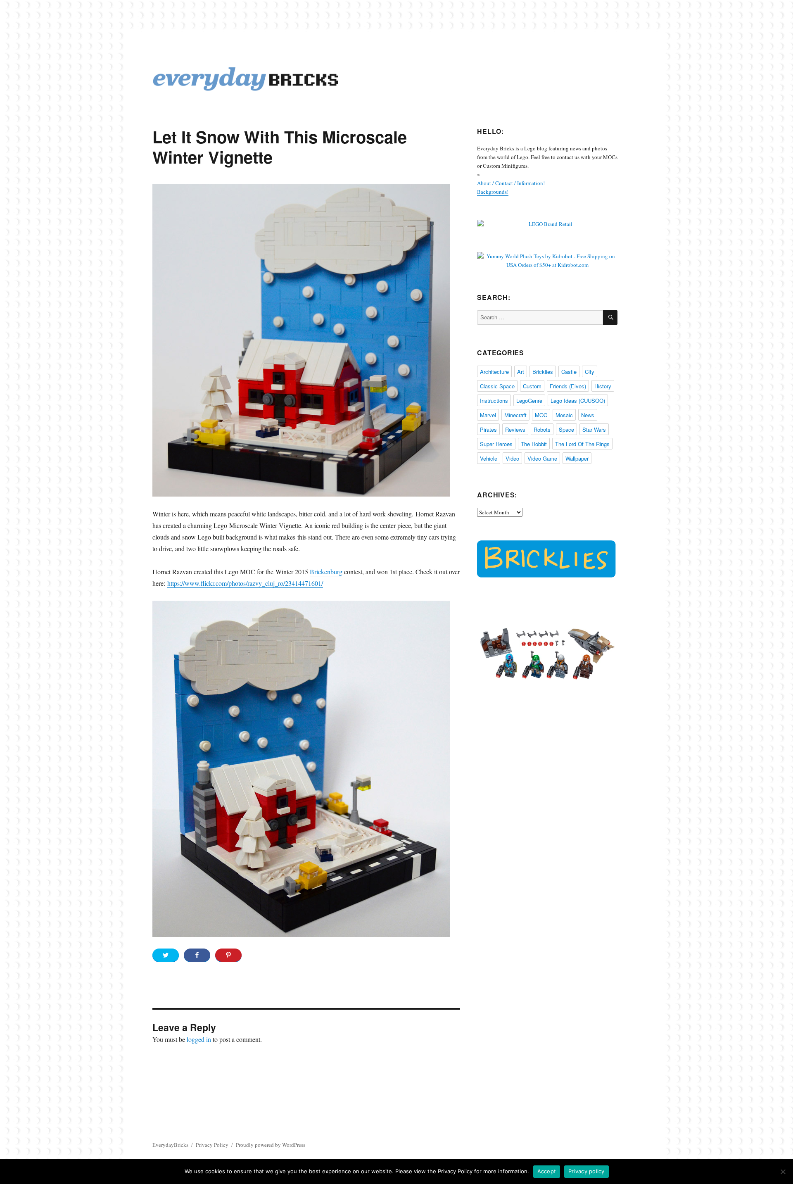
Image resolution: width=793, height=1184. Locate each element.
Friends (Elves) (568, 386)
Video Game (542, 458)
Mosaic (564, 415)
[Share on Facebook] (197, 955)
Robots (542, 429)
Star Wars (594, 429)
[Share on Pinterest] (228, 955)
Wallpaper (577, 458)
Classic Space (497, 386)
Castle (569, 372)
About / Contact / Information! (511, 183)
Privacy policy (586, 1171)
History (602, 386)
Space (566, 429)
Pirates (488, 429)
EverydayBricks (170, 1144)
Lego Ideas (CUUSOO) (578, 400)
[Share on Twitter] (165, 955)
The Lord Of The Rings (582, 444)
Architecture (494, 372)
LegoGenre (529, 400)
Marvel (488, 415)
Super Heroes (496, 444)
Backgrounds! (492, 191)
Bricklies (542, 372)
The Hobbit (534, 444)
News (587, 415)
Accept (546, 1171)
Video (512, 458)
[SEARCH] (610, 317)
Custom (532, 386)
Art (520, 372)
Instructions (494, 400)
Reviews (515, 429)
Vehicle (488, 458)
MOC (541, 415)
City (589, 372)
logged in (199, 1039)
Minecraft (515, 415)
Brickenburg (326, 571)
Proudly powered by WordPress (270, 1144)
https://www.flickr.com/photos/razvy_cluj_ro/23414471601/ (245, 583)
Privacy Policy (212, 1144)
